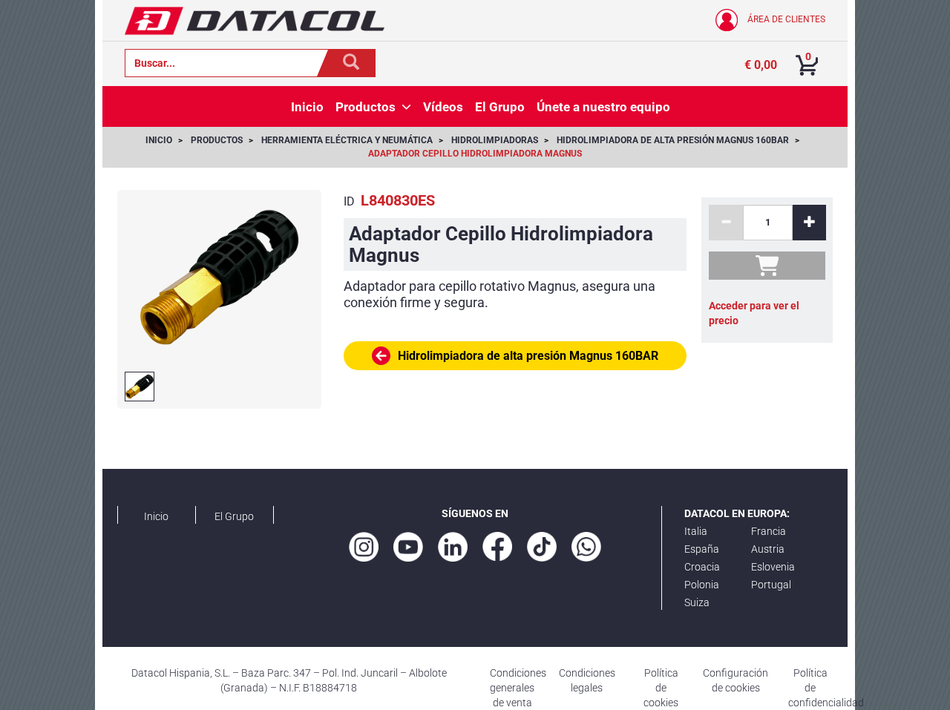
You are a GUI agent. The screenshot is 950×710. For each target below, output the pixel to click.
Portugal (771, 585)
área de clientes (785, 19)
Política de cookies (660, 688)
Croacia (702, 567)
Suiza (697, 602)
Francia (768, 531)
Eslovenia (773, 567)
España (701, 549)
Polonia (701, 585)
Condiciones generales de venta (518, 688)
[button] (406, 106)
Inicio (156, 516)
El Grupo (234, 516)
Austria (767, 549)
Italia (695, 531)
